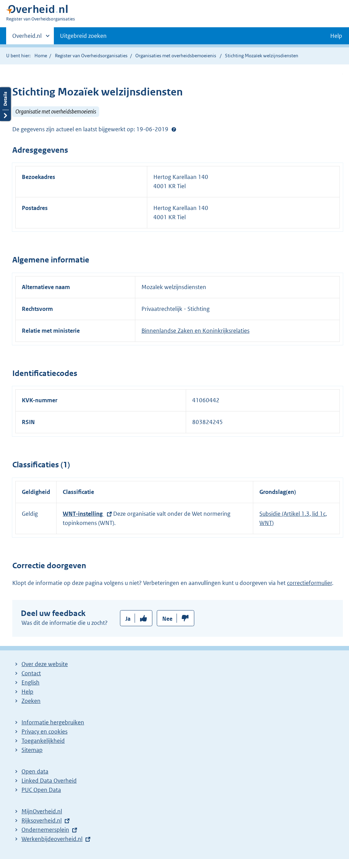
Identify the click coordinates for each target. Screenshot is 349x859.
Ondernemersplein (45, 829)
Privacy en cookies (44, 731)
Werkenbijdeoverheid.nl (51, 839)
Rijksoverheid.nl (41, 820)
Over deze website (44, 664)
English (30, 682)
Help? (174, 129)
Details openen (5, 104)
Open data (34, 771)
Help (27, 691)
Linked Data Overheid (49, 780)
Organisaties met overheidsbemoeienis (175, 55)
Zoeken (31, 701)
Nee (167, 618)
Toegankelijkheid (43, 740)
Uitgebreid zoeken (83, 36)
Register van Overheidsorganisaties (91, 55)
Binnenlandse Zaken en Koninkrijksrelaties (195, 330)
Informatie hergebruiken (52, 722)
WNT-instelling (83, 513)
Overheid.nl (27, 38)
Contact (31, 673)
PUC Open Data (41, 790)
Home (40, 55)
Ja (128, 618)
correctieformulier (309, 583)
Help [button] (336, 36)
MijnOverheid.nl (41, 811)
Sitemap (32, 750)
